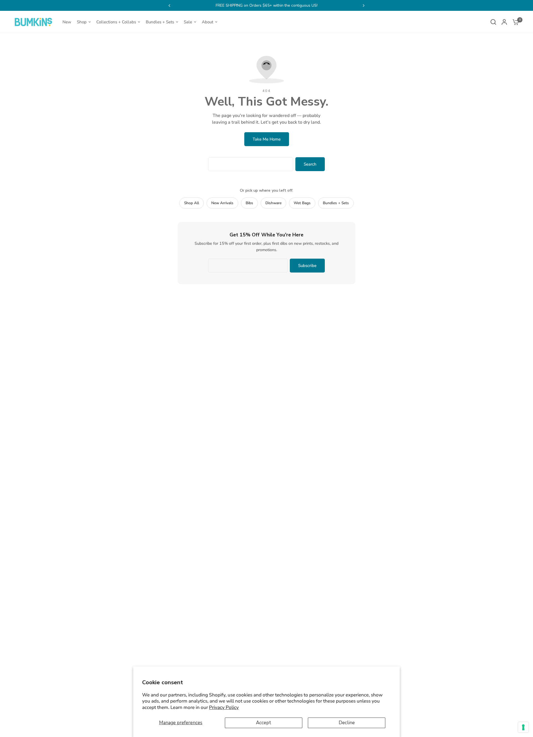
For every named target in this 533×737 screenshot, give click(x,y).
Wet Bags (302, 203)
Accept (263, 722)
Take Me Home (267, 139)
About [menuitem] (207, 22)
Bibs (249, 203)
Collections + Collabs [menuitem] (116, 22)
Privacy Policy (224, 707)
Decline (347, 722)
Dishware (273, 203)
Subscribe (307, 265)
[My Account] (504, 22)
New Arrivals (222, 203)
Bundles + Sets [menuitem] (160, 22)
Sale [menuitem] (188, 22)
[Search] (493, 22)
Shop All (191, 203)
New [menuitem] (66, 22)
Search (310, 164)
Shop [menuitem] (82, 22)
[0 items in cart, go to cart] (514, 22)
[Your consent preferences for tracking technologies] (523, 727)
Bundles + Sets (336, 203)
